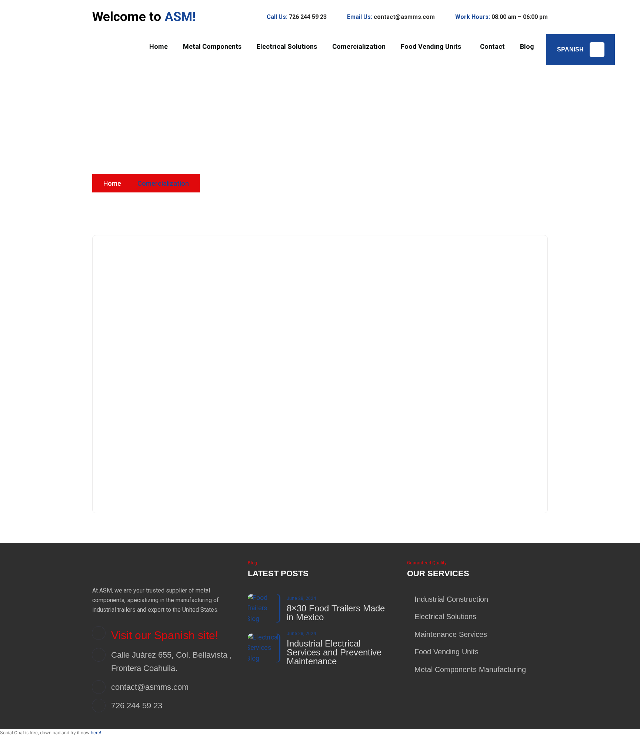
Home (112, 183)
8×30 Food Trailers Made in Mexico (336, 612)
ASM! (180, 16)
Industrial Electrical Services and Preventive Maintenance (334, 652)
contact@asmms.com (404, 16)
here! (96, 732)
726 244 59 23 (308, 16)
